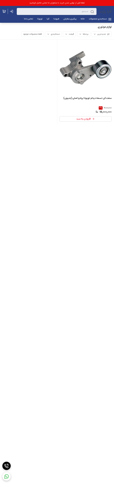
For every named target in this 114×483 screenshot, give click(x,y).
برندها (85, 34)
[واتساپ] (6, 476)
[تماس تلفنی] (6, 466)
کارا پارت (105, 11)
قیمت (71, 34)
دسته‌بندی (55, 34)
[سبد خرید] (4, 11)
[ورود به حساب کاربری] (12, 11)
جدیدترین (101, 34)
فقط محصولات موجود (32, 34)
